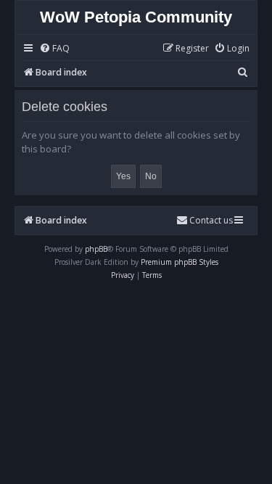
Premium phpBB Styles (179, 262)
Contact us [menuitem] (211, 220)
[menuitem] (54, 49)
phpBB (96, 249)
